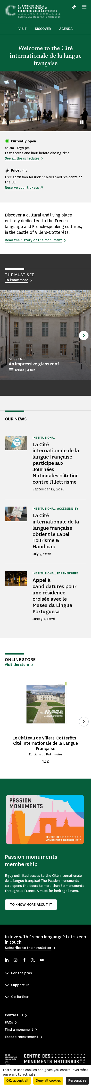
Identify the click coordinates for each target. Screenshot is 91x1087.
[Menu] (84, 6)
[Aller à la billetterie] (74, 6)
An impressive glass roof (34, 364)
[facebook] (24, 960)
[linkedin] (7, 960)
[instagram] (15, 960)
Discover (43, 29)
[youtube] (42, 960)
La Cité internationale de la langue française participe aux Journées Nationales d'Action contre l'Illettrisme (56, 463)
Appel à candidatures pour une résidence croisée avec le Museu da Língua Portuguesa (54, 596)
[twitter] (33, 960)
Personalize (77, 1080)
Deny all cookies (48, 1080)
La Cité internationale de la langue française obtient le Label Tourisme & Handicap (56, 531)
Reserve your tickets (22, 187)
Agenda (66, 29)
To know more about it (31, 904)
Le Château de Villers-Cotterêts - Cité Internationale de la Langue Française (45, 743)
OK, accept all (17, 1080)
